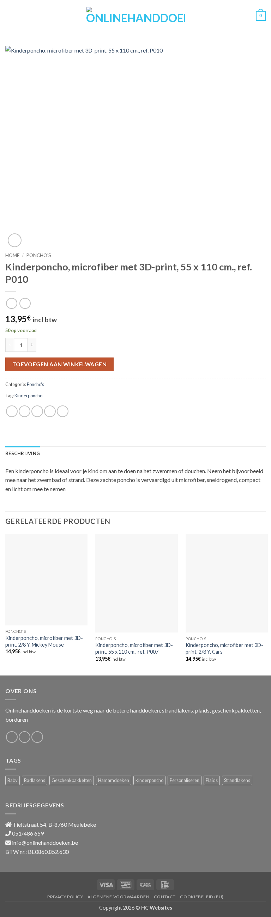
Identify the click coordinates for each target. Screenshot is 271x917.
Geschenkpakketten (72, 780)
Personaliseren (184, 780)
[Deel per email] (50, 411)
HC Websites (156, 908)
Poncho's (38, 255)
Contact (165, 896)
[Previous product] (24, 303)
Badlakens (34, 780)
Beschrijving (22, 453)
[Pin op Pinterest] (62, 411)
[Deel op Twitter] (37, 411)
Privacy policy (65, 896)
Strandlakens (237, 780)
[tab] (22, 453)
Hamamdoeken (113, 780)
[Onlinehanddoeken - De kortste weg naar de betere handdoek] (135, 16)
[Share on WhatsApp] (12, 411)
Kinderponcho (28, 395)
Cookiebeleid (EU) (201, 896)
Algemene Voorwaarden (118, 896)
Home (12, 255)
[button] (9, 15)
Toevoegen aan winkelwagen (59, 364)
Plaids (212, 780)
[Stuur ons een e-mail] (37, 737)
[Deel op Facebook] (24, 411)
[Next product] (11, 303)
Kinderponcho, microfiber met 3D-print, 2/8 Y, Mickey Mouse (44, 641)
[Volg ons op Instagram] (24, 737)
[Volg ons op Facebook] (12, 737)
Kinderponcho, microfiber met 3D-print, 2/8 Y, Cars (224, 648)
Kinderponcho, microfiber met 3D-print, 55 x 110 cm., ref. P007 (134, 648)
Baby (12, 780)
